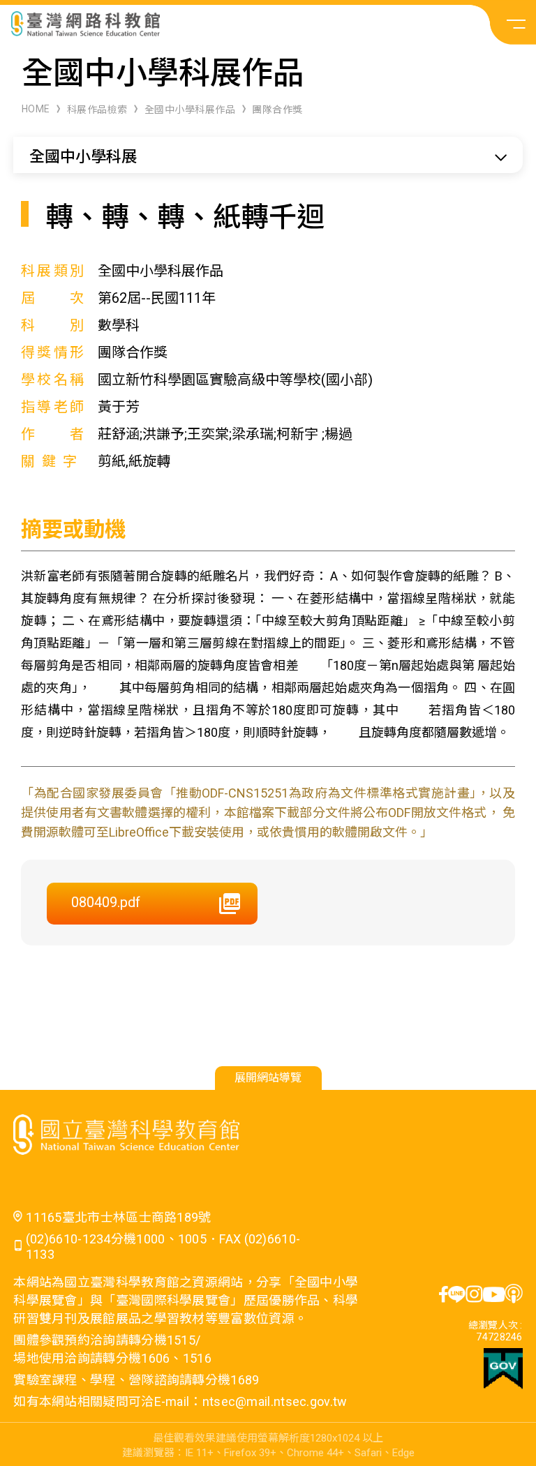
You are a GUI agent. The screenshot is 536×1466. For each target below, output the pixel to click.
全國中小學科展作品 (190, 109)
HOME (36, 108)
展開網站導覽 (268, 1077)
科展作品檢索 (97, 109)
